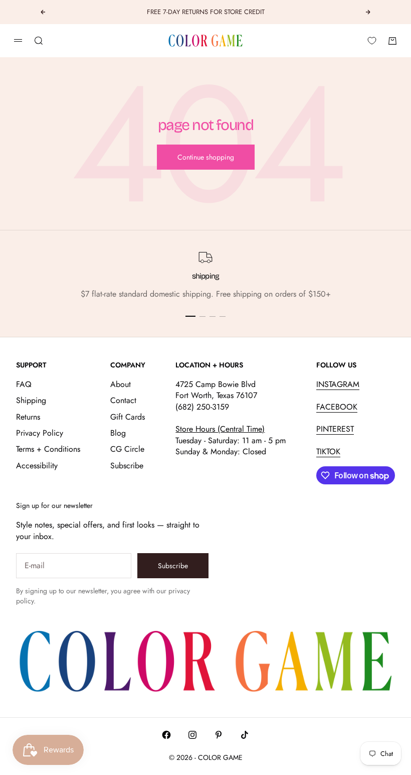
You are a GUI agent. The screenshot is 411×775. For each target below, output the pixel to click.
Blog (118, 433)
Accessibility (37, 465)
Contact (123, 400)
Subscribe (126, 465)
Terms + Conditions (48, 449)
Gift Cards (127, 417)
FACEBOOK (336, 407)
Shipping (31, 400)
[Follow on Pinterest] (219, 735)
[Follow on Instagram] (192, 735)
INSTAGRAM (337, 384)
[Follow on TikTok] (245, 735)
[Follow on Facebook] (166, 735)
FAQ (24, 384)
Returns (28, 417)
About (120, 384)
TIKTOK (328, 451)
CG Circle (127, 449)
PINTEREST (335, 429)
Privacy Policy (39, 433)
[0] (372, 41)
